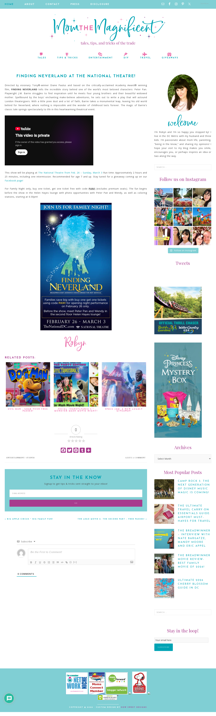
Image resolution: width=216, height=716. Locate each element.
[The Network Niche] (77, 693)
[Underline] (40, 562)
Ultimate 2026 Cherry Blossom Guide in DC (193, 584)
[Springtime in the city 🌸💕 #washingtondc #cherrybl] (202, 236)
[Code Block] (62, 562)
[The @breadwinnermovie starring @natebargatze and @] (163, 236)
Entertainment (15, 457)
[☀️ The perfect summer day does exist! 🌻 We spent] (163, 216)
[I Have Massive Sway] (130, 693)
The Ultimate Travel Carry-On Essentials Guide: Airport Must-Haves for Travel (194, 513)
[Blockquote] (58, 562)
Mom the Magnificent (108, 30)
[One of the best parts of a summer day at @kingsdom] (182, 197)
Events (30, 457)
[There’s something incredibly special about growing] (182, 216)
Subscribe (164, 647)
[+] (75, 562)
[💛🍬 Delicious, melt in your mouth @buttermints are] (202, 197)
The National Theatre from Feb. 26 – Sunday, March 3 (70, 172)
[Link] (66, 562)
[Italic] (35, 562)
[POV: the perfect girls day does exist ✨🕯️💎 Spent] (182, 236)
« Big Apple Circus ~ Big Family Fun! (29, 519)
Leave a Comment (135, 457)
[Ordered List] (49, 562)
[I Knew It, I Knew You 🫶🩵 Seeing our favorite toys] (202, 216)
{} (71, 562)
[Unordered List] (53, 562)
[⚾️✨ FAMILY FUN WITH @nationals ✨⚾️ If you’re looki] (163, 197)
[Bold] (31, 562)
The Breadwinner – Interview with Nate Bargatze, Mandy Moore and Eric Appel (194, 538)
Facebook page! (14, 180)
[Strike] (44, 562)
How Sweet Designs (134, 707)
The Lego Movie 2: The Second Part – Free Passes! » (112, 519)
